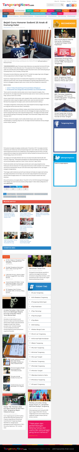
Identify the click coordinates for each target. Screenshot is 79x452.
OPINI (48, 13)
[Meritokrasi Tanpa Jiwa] (39, 261)
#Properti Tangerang (37, 384)
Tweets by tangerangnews (61, 163)
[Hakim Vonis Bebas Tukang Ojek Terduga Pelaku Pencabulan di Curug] (11, 235)
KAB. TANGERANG (19, 10)
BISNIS (12, 13)
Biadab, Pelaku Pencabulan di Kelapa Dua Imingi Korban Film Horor (42, 214)
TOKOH (60, 13)
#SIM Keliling (34, 325)
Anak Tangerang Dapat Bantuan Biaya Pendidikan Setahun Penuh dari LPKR (64, 78)
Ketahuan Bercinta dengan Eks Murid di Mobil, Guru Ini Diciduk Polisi (26, 89)
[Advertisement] (27, 135)
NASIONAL (50, 10)
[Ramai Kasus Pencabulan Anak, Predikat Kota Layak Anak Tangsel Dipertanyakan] (27, 221)
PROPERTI (27, 13)
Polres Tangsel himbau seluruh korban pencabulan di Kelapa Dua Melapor (26, 214)
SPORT (73, 10)
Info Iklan (74, 1)
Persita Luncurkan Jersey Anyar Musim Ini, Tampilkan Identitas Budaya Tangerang (39, 404)
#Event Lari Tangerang (37, 334)
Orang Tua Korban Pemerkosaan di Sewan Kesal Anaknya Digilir (25, 241)
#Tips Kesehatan (52, 16)
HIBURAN (58, 10)
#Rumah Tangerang (36, 348)
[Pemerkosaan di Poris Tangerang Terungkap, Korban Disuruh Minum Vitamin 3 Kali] (11, 208)
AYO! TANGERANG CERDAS (38, 13)
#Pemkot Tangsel (36, 370)
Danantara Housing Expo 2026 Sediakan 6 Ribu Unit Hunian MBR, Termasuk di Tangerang (64, 61)
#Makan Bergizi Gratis (37, 329)
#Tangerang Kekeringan (41, 16)
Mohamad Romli (7, 27)
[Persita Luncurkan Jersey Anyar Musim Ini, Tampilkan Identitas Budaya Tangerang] (39, 395)
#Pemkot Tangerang (36, 361)
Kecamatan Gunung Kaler (41, 194)
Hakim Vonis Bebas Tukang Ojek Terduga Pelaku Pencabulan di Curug (10, 241)
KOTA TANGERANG (8, 10)
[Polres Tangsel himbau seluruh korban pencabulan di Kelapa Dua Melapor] (27, 208)
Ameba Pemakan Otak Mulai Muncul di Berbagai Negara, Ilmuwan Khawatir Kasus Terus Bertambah (14, 312)
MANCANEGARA (19, 13)
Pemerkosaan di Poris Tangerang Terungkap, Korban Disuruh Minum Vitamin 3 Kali (9, 215)
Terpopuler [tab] (6, 257)
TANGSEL (29, 10)
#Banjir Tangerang (36, 343)
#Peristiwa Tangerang (37, 380)
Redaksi (69, 1)
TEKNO (66, 10)
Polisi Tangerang (22, 196)
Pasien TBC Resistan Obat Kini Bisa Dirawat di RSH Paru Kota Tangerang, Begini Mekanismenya (14, 409)
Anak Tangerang (11, 194)
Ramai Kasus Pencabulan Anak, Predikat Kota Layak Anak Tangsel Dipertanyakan (26, 228)
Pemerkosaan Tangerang (10, 196)
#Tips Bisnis (33, 320)
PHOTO (54, 13)
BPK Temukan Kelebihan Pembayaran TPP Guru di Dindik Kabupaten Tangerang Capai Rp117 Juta (65, 97)
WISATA (6, 13)
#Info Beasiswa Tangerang (26, 16)
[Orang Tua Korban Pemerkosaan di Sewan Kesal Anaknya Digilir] (27, 235)
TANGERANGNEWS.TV (70, 13)
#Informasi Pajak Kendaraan (39, 338)
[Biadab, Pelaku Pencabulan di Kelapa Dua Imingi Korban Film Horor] (43, 208)
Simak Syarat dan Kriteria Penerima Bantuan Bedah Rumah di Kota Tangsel (64, 114)
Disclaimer (63, 1)
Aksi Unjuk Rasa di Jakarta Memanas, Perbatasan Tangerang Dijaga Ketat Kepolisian (64, 42)
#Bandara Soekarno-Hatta (38, 375)
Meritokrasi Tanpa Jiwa (37, 268)
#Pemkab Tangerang (37, 366)
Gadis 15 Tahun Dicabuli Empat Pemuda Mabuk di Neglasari (23, 88)
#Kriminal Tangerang (36, 352)
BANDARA (43, 10)
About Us (56, 1)
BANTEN (37, 10)
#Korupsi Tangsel (35, 357)
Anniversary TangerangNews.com (25, 194)
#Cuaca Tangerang (13, 16)
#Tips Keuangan (71, 16)
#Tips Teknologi (62, 16)
